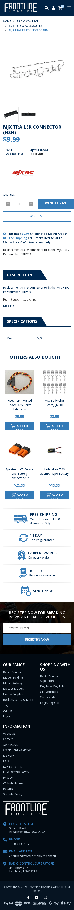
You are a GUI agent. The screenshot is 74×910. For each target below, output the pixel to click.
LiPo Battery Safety (16, 772)
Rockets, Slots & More (18, 700)
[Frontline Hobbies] (20, 8)
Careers (8, 739)
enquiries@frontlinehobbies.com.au (32, 856)
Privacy (8, 777)
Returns (8, 788)
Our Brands (47, 697)
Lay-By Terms (12, 766)
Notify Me (58, 203)
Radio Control (12, 672)
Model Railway (12, 683)
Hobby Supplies (13, 694)
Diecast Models (13, 689)
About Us (9, 733)
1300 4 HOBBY (19, 844)
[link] (28, 897)
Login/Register (49, 703)
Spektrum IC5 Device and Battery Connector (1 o (20, 473)
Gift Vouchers (49, 692)
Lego (6, 716)
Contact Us (10, 744)
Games (8, 711)
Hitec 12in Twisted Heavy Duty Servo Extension (19, 405)
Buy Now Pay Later (53, 686)
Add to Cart (22, 427)
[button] (37, 216)
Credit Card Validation (17, 750)
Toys (6, 705)
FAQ (6, 761)
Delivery (8, 755)
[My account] (53, 8)
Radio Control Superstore (49, 678)
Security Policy (12, 794)
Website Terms (13, 783)
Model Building (13, 677)
